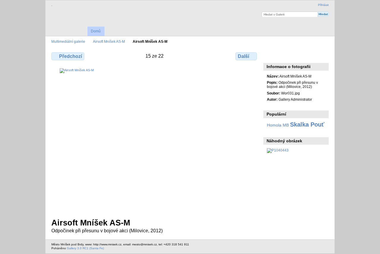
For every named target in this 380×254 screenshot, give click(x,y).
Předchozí (70, 56)
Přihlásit (323, 5)
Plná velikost (270, 55)
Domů (96, 31)
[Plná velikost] (154, 139)
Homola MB (278, 125)
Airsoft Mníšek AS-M (109, 41)
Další (243, 56)
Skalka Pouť (307, 124)
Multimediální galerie (68, 41)
